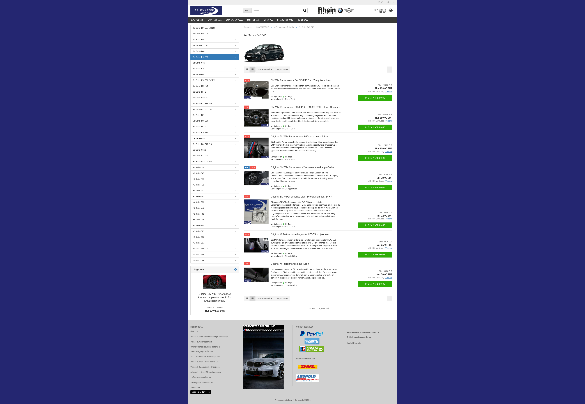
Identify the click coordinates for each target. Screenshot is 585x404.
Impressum (195, 387)
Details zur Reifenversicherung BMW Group (209, 336)
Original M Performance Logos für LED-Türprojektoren (300, 234)
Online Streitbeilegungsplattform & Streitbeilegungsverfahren (205, 349)
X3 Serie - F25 (198, 185)
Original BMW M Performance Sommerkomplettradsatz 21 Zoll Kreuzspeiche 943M (214, 297)
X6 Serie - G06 (198, 237)
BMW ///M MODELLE (234, 20)
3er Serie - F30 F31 (200, 86)
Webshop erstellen (283, 400)
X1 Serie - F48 (198, 173)
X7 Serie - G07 (198, 243)
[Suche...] (305, 11)
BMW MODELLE (197, 20)
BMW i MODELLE (215, 20)
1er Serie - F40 (198, 40)
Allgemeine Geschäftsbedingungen (205, 372)
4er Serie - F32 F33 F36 (202, 103)
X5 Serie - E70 (198, 208)
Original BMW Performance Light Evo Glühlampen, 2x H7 (301, 196)
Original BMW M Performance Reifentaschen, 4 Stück (299, 136)
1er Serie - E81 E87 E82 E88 (204, 28)
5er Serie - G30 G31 (200, 138)
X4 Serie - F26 (198, 196)
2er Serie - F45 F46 (200, 57)
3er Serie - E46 (198, 74)
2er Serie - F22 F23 (200, 45)
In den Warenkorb (375, 98)
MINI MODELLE (253, 20)
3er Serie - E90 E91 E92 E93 (204, 80)
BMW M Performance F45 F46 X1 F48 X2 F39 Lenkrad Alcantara (305, 107)
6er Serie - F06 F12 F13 (202, 144)
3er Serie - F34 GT (200, 92)
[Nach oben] (576, 399)
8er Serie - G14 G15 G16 (202, 162)
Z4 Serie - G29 (198, 260)
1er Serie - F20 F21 (200, 34)
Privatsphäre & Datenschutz (202, 382)
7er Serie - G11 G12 (200, 156)
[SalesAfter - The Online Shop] (214, 11)
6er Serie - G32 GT (200, 150)
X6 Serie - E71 (198, 225)
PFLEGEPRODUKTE (285, 20)
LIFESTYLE (268, 20)
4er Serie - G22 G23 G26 (202, 109)
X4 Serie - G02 (198, 202)
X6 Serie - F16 (198, 231)
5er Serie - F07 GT (200, 127)
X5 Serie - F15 (198, 214)
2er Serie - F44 (198, 51)
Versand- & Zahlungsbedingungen (205, 367)
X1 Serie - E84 (198, 167)
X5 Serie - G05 (198, 220)
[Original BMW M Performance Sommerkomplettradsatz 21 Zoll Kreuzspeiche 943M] (214, 282)
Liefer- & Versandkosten (200, 377)
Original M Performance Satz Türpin (290, 263)
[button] (380, 2)
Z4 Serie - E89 (198, 254)
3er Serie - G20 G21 (200, 98)
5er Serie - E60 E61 (200, 121)
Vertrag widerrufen (201, 392)
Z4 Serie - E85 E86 (200, 249)
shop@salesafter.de (362, 337)
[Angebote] (235, 269)
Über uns (194, 331)
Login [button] (392, 2)
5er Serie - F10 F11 (200, 133)
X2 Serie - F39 (198, 179)
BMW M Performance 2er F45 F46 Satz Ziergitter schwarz (302, 80)
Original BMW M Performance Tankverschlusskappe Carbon (303, 167)
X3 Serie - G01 (198, 191)
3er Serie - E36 (198, 69)
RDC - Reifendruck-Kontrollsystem (205, 356)
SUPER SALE (303, 20)
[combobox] (265, 69)
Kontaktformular (354, 343)
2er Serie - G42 (199, 63)
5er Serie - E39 (198, 115)
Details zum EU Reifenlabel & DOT (205, 362)
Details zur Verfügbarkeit (201, 342)
